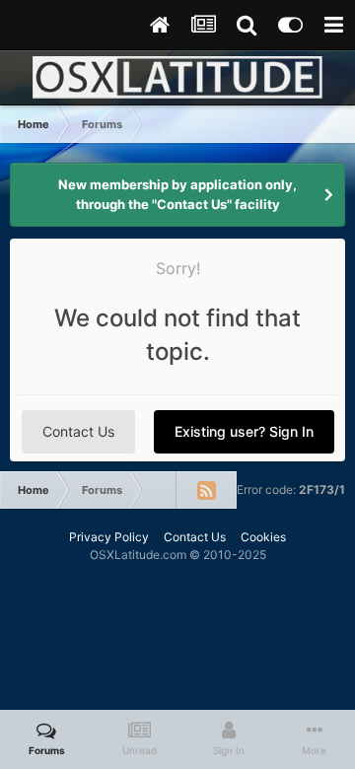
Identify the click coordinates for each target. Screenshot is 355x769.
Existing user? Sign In (244, 431)
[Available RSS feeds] (206, 490)
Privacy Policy (109, 536)
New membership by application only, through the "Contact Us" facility (177, 194)
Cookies (263, 536)
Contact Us (78, 431)
